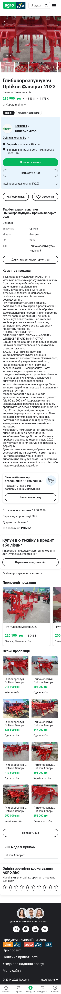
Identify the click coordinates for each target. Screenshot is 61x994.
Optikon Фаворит (14, 855)
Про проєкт (12, 950)
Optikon (33, 228)
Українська (48, 979)
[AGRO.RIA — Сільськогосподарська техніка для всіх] (15, 5)
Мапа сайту (12, 971)
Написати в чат (30, 173)
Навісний (35, 250)
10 (56, 891)
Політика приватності (20, 957)
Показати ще (30, 832)
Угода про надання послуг (23, 964)
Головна (6, 991)
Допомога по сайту (30, 921)
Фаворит (34, 234)
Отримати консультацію (30, 562)
